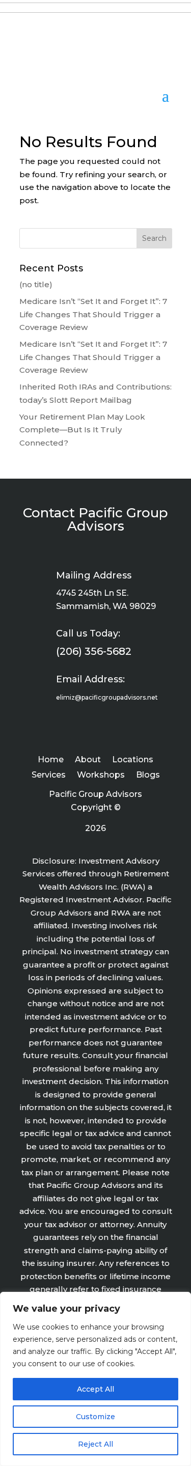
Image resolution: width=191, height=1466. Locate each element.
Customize (95, 1416)
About (88, 760)
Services (49, 775)
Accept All (95, 1389)
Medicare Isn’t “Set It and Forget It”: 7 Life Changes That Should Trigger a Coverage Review (93, 314)
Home (51, 760)
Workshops (101, 775)
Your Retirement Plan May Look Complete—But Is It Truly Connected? (82, 430)
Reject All (95, 1444)
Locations (132, 760)
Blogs (148, 775)
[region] (95, 1379)
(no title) (35, 284)
